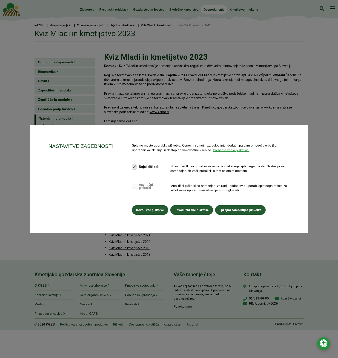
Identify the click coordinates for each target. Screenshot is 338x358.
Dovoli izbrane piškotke (192, 210)
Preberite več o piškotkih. (231, 150)
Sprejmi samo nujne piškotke (240, 210)
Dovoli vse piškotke (150, 210)
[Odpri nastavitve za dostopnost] (323, 343)
